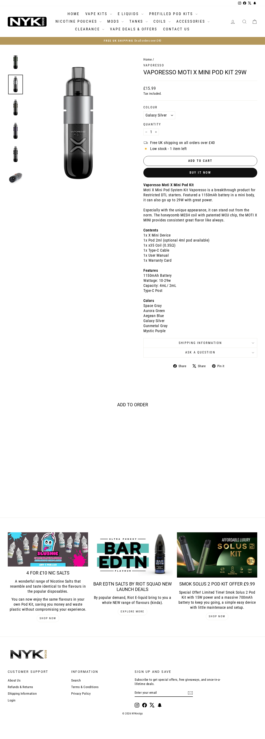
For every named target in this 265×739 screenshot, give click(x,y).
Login (12, 700)
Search (76, 680)
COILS (160, 21)
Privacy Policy (81, 693)
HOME (73, 14)
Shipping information (200, 343)
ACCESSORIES (191, 21)
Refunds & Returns (20, 687)
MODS (114, 21)
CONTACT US (176, 29)
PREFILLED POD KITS (172, 14)
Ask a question (200, 352)
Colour (150, 107)
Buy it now (200, 172)
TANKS (137, 21)
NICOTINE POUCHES (77, 21)
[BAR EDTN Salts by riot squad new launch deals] (132, 555)
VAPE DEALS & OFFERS (133, 29)
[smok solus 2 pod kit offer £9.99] (217, 555)
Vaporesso (153, 65)
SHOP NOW (48, 618)
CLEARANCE (88, 29)
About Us (14, 680)
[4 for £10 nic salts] (48, 549)
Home (147, 59)
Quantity (152, 124)
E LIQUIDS (129, 14)
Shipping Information (22, 693)
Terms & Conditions (85, 687)
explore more (132, 611)
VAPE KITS (97, 14)
